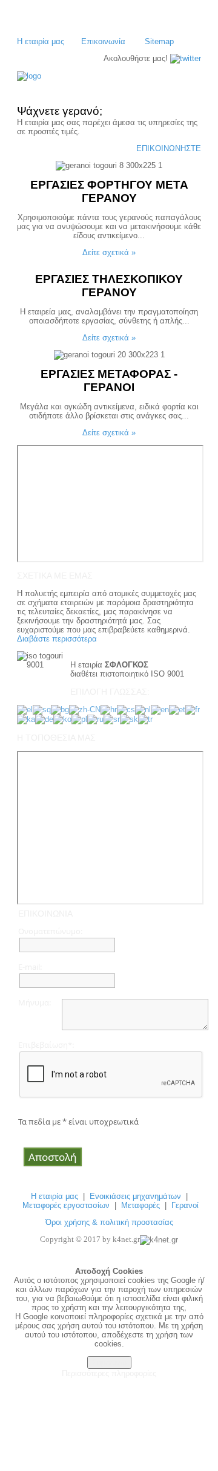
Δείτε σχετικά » (109, 252)
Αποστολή (52, 1157)
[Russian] (95, 718)
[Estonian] (177, 708)
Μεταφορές (140, 1205)
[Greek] (25, 708)
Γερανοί (185, 1205)
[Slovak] (129, 718)
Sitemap (159, 41)
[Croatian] (109, 708)
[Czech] (126, 708)
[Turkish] (145, 718)
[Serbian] (112, 718)
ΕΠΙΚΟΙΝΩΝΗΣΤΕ (168, 148)
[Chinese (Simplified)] (85, 708)
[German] (44, 718)
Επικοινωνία (103, 41)
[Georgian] (26, 718)
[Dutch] (143, 708)
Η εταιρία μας (40, 41)
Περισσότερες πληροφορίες (109, 1373)
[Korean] (62, 718)
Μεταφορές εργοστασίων (66, 1205)
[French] (192, 708)
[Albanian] (42, 708)
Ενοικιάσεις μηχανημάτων (135, 1196)
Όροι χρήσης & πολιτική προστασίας (109, 1222)
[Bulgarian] (60, 708)
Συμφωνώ (109, 1362)
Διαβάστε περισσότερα (57, 638)
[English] (160, 708)
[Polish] (79, 718)
